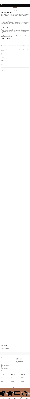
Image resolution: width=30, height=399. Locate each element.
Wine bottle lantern (7, 348)
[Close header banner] (1, 389)
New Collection (22, 377)
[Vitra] (5, 353)
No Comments (20, 359)
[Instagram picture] (15, 96)
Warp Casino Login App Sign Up (5, 73)
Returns (12, 377)
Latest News (12, 381)
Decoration (2, 59)
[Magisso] (15, 353)
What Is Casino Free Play (4, 76)
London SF (2, 377)
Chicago (2, 381)
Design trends (2, 60)
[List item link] (7, 368)
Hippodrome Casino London (4, 70)
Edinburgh (2, 378)
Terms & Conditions (13, 378)
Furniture (2, 63)
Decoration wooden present (8, 349)
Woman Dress (22, 378)
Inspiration (2, 64)
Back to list (2, 53)
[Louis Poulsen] (25, 353)
